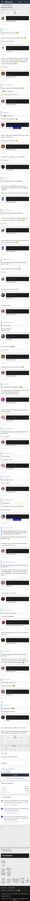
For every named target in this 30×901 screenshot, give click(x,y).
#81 (28, 495)
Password (4, 763)
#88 (28, 675)
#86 (28, 629)
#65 (28, 131)
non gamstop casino (27, 881)
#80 (28, 472)
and (9, 41)
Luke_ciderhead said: (7, 428)
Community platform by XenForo (15, 894)
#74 (28, 343)
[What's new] (24, 2)
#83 (28, 557)
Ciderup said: (5, 476)
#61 (28, 24)
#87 (28, 646)
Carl (28, 792)
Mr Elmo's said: (6, 651)
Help (16, 890)
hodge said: (5, 29)
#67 (28, 173)
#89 (28, 698)
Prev (8, 12)
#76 (28, 379)
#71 (28, 285)
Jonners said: (5, 210)
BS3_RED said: (5, 610)
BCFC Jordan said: (6, 528)
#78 (28, 424)
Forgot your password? (7, 769)
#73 (28, 318)
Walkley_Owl (5, 9)
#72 (28, 301)
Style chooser (4, 888)
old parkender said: (7, 453)
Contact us (3, 890)
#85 (28, 605)
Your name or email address (9, 757)
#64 (28, 108)
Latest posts (7, 797)
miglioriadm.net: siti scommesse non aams (16, 881)
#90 (28, 724)
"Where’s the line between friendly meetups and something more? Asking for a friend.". (16, 801)
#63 (28, 80)
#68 (28, 205)
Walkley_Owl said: (6, 85)
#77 (28, 406)
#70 (28, 254)
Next (22, 12)
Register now (21, 778)
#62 (28, 54)
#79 (28, 449)
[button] (2, 2)
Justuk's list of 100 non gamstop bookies (3, 872)
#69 (28, 236)
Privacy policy (10, 890)
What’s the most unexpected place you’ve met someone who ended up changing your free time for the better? (16, 818)
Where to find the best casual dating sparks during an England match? (16, 809)
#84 (28, 589)
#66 (28, 153)
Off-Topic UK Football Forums (11, 805)
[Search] (28, 2)
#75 (28, 363)
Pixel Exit (8, 896)
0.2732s (22, 898)
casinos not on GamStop (8, 881)
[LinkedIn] (12, 745)
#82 (28, 523)
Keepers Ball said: (6, 322)
